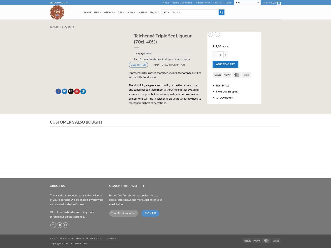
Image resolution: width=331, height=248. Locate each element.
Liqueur (68, 27)
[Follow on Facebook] (53, 225)
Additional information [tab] (169, 64)
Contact (218, 2)
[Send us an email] (65, 225)
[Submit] (221, 12)
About (166, 2)
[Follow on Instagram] (59, 225)
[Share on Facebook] (58, 91)
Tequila (154, 12)
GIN (120, 12)
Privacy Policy (203, 2)
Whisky (108, 12)
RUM (96, 12)
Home (87, 12)
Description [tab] (138, 64)
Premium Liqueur (165, 59)
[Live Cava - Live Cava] (64, 12)
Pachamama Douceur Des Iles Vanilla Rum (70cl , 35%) (231, 141)
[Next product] (210, 34)
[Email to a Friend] (71, 91)
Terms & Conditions (182, 2)
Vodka (131, 12)
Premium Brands (147, 59)
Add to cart (225, 64)
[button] (228, 2)
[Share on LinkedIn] (83, 91)
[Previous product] (217, 34)
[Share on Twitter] (64, 91)
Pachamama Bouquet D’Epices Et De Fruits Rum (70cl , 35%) (113, 141)
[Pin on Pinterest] (77, 91)
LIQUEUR (142, 12)
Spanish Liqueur (182, 59)
